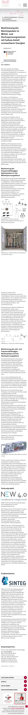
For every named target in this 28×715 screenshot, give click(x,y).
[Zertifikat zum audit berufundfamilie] (8, 698)
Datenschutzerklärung (17, 708)
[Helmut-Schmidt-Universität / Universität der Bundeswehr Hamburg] (5, 3)
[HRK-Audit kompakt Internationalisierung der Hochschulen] (20, 698)
